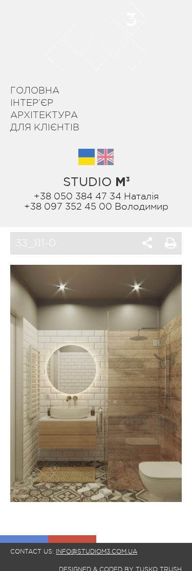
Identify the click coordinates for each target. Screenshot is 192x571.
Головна (34, 90)
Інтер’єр (31, 103)
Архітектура (44, 115)
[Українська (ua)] (86, 157)
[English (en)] (105, 157)
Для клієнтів (44, 127)
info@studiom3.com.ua (96, 551)
